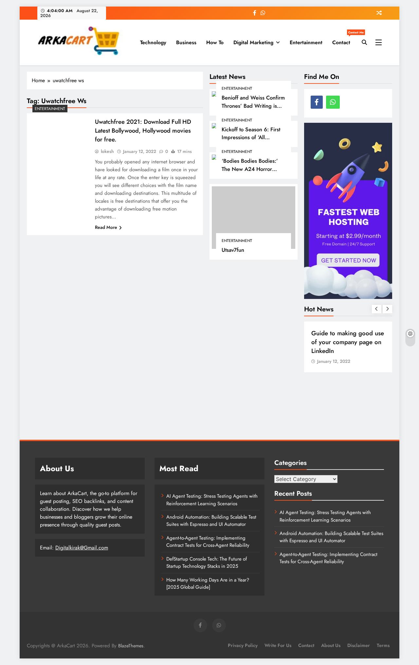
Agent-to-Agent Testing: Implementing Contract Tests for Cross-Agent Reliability (207, 541)
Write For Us (277, 645)
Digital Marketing (253, 42)
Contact (343, 40)
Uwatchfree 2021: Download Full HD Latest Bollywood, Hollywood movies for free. (143, 130)
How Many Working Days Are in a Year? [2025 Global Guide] (207, 583)
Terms (383, 645)
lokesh (107, 151)
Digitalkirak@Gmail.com (81, 547)
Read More (106, 227)
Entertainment (306, 42)
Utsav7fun (233, 250)
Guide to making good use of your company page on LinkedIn (347, 342)
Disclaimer (358, 645)
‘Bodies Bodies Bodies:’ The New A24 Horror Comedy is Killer (250, 169)
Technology (153, 42)
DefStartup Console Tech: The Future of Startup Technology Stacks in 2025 (206, 562)
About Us (330, 645)
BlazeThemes (130, 645)
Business (186, 42)
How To (215, 42)
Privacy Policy (243, 645)
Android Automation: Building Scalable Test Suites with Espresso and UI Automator (211, 520)
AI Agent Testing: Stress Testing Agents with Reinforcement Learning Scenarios (212, 499)
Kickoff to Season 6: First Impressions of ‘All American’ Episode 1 (251, 137)
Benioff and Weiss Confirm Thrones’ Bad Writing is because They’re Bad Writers (253, 110)
